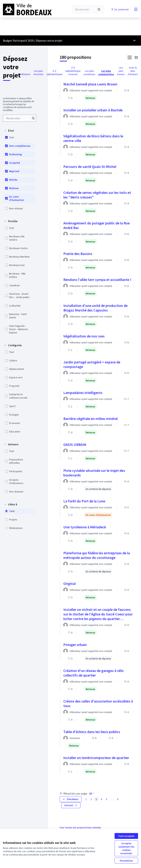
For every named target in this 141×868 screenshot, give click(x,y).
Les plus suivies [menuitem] (121, 71)
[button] (9, 130)
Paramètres (126, 860)
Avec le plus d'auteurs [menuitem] (133, 71)
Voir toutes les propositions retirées (80, 827)
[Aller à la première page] (27, 9)
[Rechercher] (99, 9)
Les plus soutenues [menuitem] (89, 72)
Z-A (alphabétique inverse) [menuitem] (73, 71)
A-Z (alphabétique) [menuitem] (54, 72)
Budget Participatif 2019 (18, 40)
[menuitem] (19, 118)
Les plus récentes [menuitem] (38, 72)
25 (90, 793)
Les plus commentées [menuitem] (106, 72)
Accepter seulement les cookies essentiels (126, 848)
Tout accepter (126, 836)
